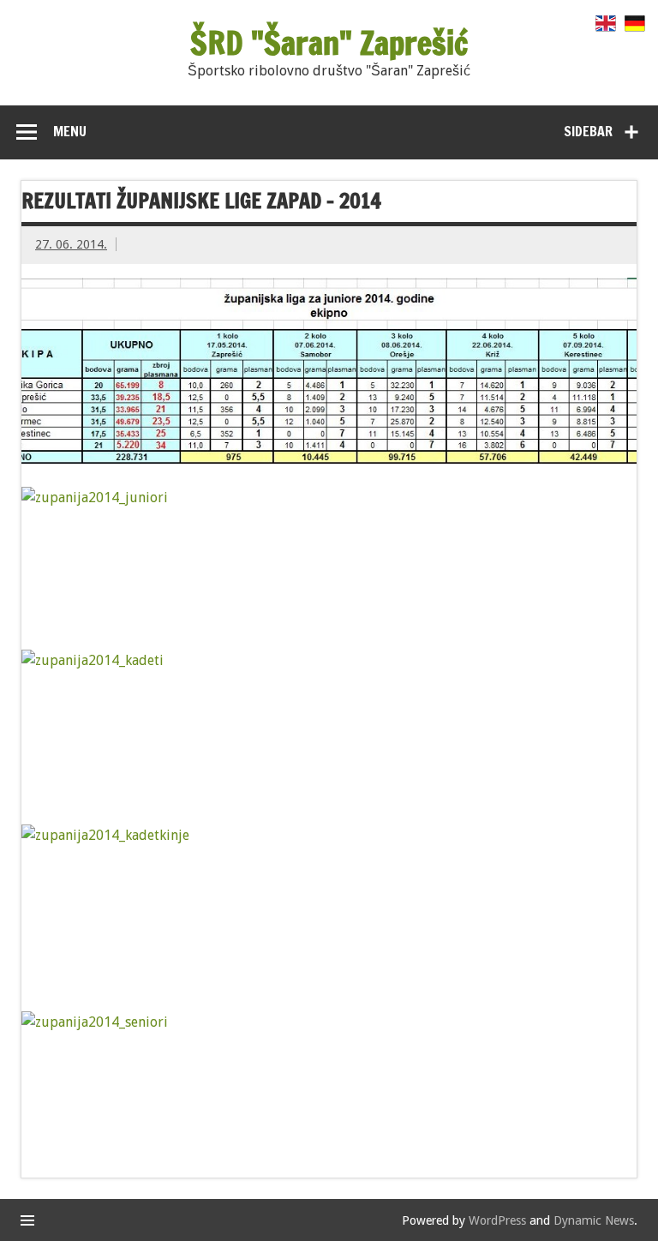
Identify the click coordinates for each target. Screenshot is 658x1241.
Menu (70, 131)
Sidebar (588, 131)
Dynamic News (593, 1220)
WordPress (497, 1220)
